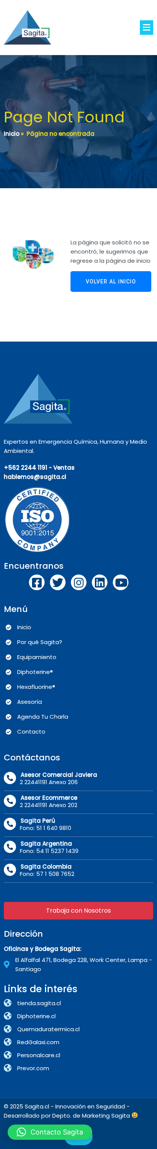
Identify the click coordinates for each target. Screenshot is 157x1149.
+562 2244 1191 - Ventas (39, 468)
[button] (50, 1132)
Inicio (11, 134)
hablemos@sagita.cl (35, 477)
